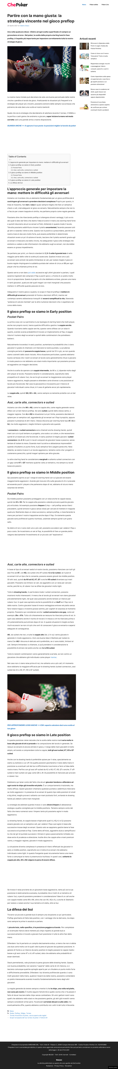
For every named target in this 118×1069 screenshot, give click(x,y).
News (84, 4)
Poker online (94, 4)
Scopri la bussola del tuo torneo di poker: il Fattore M (28, 1018)
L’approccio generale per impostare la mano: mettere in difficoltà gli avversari (39, 162)
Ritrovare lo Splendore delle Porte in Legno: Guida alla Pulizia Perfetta (100, 45)
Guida (12, 1013)
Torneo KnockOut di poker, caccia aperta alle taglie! (28, 1015)
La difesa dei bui (16, 183)
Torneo (28, 1013)
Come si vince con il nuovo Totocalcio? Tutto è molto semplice (100, 56)
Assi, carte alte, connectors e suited (26, 170)
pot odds (32, 273)
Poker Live (105, 4)
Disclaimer (68, 1066)
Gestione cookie (113, 1067)
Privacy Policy (59, 1066)
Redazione (49, 1066)
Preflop (17, 1013)
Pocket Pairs (17, 167)
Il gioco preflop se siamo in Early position (25, 165)
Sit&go (23, 1013)
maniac (54, 657)
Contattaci (72, 1055)
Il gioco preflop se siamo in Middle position (26, 172)
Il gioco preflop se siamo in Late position (25, 180)
